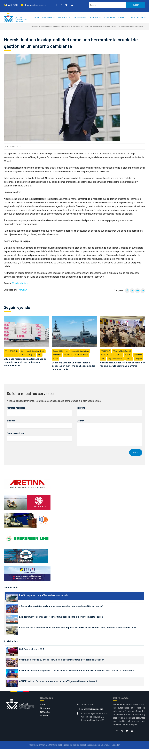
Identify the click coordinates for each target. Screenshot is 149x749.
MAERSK (49, 26)
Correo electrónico (15, 433)
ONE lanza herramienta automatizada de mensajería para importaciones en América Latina (25, 362)
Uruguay (138, 358)
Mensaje (80, 420)
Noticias (94, 17)
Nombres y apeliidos (16, 407)
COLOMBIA (57, 355)
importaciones (11, 355)
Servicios (45, 712)
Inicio (36, 17)
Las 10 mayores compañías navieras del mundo (43, 595)
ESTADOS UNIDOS (81, 355)
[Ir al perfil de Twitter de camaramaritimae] (66, 5)
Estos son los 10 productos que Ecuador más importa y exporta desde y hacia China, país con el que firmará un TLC (78, 627)
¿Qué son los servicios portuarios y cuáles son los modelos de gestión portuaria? (61, 605)
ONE (39, 355)
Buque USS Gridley (60, 351)
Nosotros (47, 17)
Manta (55, 358)
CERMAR (128, 355)
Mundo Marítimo (20, 283)
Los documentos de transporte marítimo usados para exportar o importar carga (61, 616)
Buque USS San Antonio (80, 351)
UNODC (129, 358)
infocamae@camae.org (92, 709)
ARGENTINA (105, 351)
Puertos (122, 17)
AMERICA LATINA (11, 351)
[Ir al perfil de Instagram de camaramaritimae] (61, 5)
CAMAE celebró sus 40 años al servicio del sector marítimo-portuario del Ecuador (61, 659)
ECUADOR (68, 355)
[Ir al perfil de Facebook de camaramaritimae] (56, 5)
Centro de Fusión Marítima (111, 355)
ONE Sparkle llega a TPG (31, 649)
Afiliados (62, 17)
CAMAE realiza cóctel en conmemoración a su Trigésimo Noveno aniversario (58, 681)
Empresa (11, 420)
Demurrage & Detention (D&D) (32, 351)
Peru (103, 358)
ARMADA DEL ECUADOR (122, 351)
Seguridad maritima (116, 358)
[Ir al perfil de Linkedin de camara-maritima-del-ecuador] (72, 5)
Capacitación (136, 17)
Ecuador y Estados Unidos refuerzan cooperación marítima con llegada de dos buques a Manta (73, 365)
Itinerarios (109, 17)
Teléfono (81, 407)
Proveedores (80, 17)
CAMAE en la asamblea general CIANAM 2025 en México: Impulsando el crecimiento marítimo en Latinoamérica (76, 670)
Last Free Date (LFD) (27, 355)
